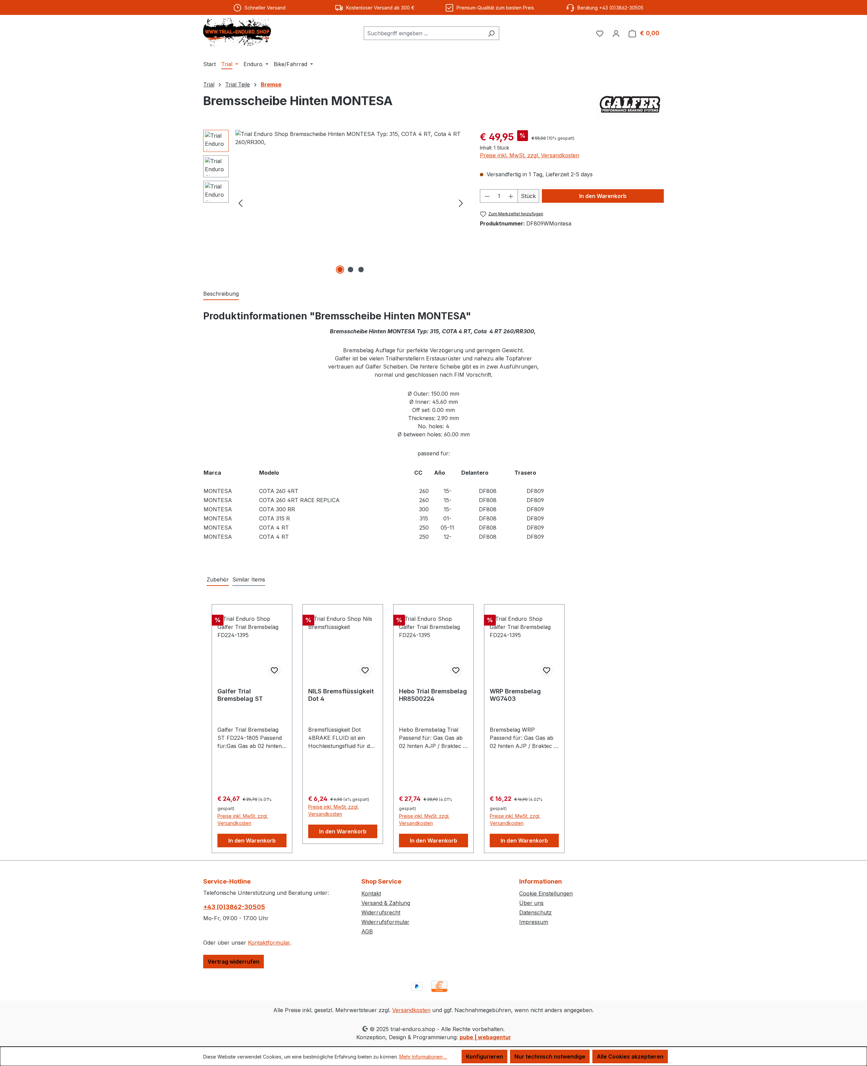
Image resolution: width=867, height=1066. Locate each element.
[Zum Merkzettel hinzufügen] (274, 670)
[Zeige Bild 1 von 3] (340, 269)
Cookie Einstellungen (546, 893)
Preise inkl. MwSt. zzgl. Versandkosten (529, 155)
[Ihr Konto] (616, 33)
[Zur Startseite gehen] (237, 32)
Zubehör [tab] (218, 579)
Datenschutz (535, 912)
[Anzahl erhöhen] (511, 196)
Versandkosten (411, 1010)
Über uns (531, 903)
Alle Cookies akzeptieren (630, 1056)
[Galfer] (630, 105)
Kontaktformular (269, 942)
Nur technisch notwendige (549, 1056)
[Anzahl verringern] (487, 196)
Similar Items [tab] (248, 579)
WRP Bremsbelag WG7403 (515, 695)
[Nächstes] (461, 203)
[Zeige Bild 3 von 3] (361, 269)
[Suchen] (491, 33)
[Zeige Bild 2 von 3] (350, 269)
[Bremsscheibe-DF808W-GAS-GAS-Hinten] (350, 203)
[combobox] (424, 33)
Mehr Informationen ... (423, 1057)
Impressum (533, 922)
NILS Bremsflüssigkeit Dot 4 (341, 695)
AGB (367, 931)
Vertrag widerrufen (233, 961)
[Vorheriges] (240, 203)
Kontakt (371, 893)
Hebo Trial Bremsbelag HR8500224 (433, 695)
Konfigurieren (484, 1056)
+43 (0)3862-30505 (234, 906)
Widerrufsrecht (380, 912)
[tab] (221, 294)
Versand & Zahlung (385, 903)
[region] (334, 203)
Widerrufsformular (385, 922)
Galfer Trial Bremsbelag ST (240, 695)
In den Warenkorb (603, 196)
